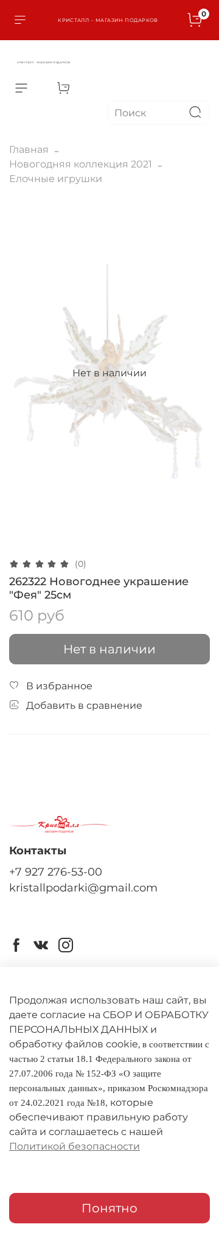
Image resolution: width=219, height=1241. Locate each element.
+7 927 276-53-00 (55, 871)
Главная (29, 149)
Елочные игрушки (55, 179)
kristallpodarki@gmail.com (83, 887)
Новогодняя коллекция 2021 (80, 164)
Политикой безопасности (74, 1146)
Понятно (109, 1208)
